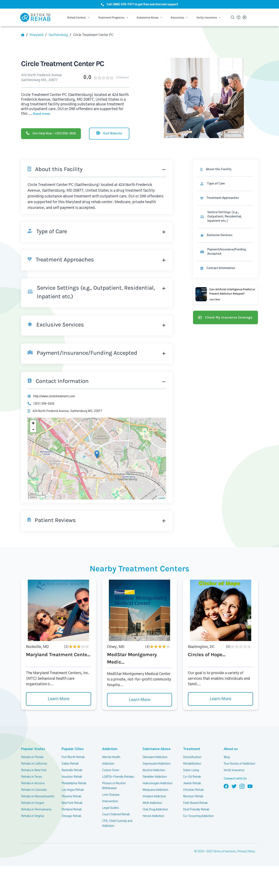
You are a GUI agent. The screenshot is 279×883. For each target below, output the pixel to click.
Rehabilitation (192, 763)
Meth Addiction (152, 803)
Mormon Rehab (193, 796)
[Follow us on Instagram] (242, 786)
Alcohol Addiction (154, 770)
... (39, 114)
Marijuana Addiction (155, 790)
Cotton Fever (110, 770)
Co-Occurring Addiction (198, 816)
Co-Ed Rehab (192, 776)
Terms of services (224, 851)
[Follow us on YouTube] (250, 786)
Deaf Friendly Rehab (196, 809)
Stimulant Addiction (155, 757)
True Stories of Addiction (239, 763)
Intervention (110, 801)
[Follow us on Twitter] (234, 786)
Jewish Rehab (192, 783)
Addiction (109, 749)
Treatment (191, 749)
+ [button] (33, 423)
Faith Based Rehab (195, 803)
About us (231, 749)
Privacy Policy (246, 851)
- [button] (33, 429)
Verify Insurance (234, 770)
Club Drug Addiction (155, 809)
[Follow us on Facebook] (226, 786)
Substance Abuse (157, 749)
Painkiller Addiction (155, 776)
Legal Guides (110, 808)
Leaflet (161, 497)
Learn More (58, 699)
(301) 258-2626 (43, 403)
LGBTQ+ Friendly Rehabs (118, 776)
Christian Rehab (193, 790)
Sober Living (191, 770)
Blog (227, 757)
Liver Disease (110, 794)
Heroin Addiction (153, 816)
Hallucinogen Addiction (157, 783)
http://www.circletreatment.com (54, 396)
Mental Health (111, 757)
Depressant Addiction (157, 763)
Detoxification (192, 757)
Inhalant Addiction (154, 796)
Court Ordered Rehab (116, 814)
